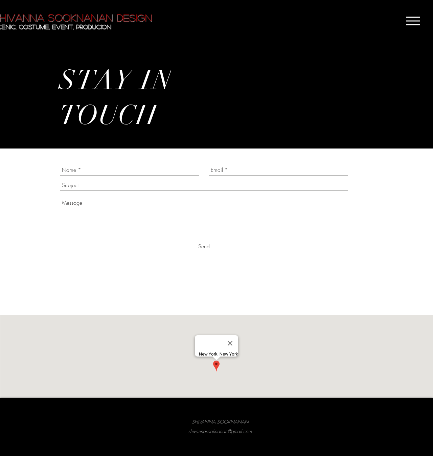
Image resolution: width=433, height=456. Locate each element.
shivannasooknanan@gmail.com (220, 431)
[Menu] (413, 21)
